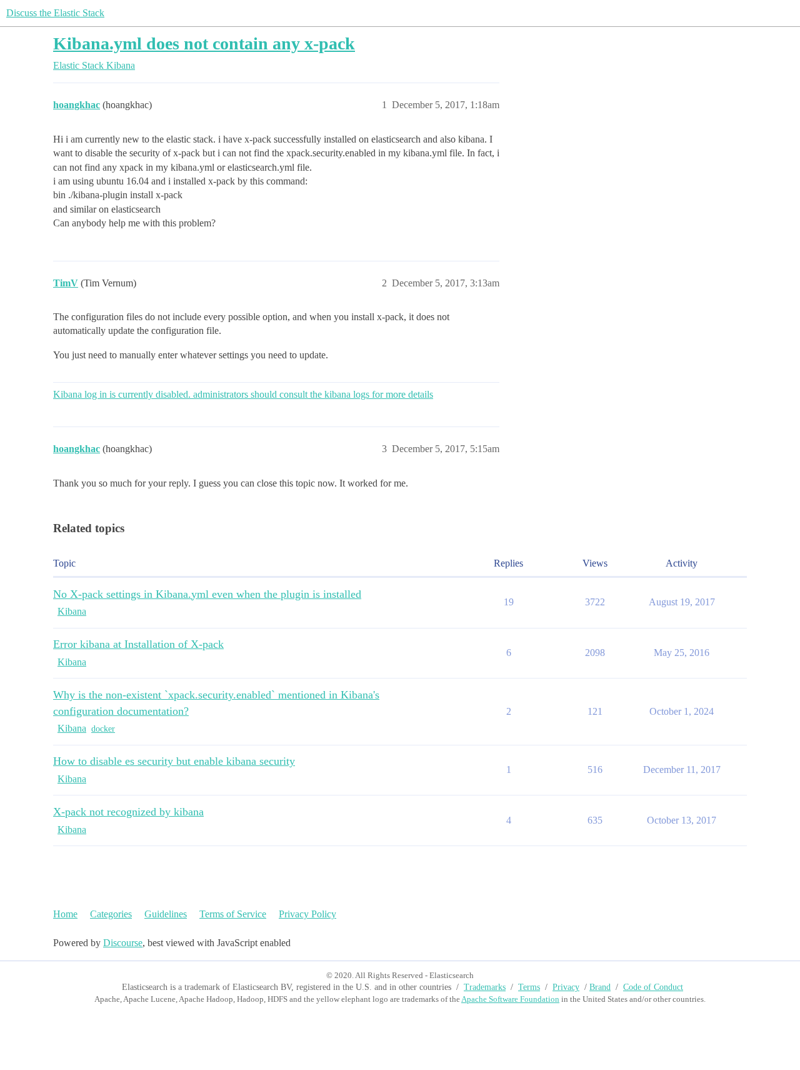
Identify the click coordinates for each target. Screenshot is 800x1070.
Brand (600, 987)
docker (103, 729)
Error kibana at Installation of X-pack (138, 644)
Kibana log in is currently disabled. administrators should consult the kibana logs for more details (243, 394)
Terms (529, 987)
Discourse (122, 942)
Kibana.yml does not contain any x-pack (204, 43)
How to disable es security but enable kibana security (174, 761)
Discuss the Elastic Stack (55, 13)
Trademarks (485, 987)
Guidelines (165, 914)
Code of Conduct (653, 987)
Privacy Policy (307, 914)
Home (65, 914)
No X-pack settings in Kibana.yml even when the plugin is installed (207, 594)
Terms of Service (232, 914)
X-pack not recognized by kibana (128, 811)
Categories (111, 914)
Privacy (565, 987)
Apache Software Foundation (510, 999)
